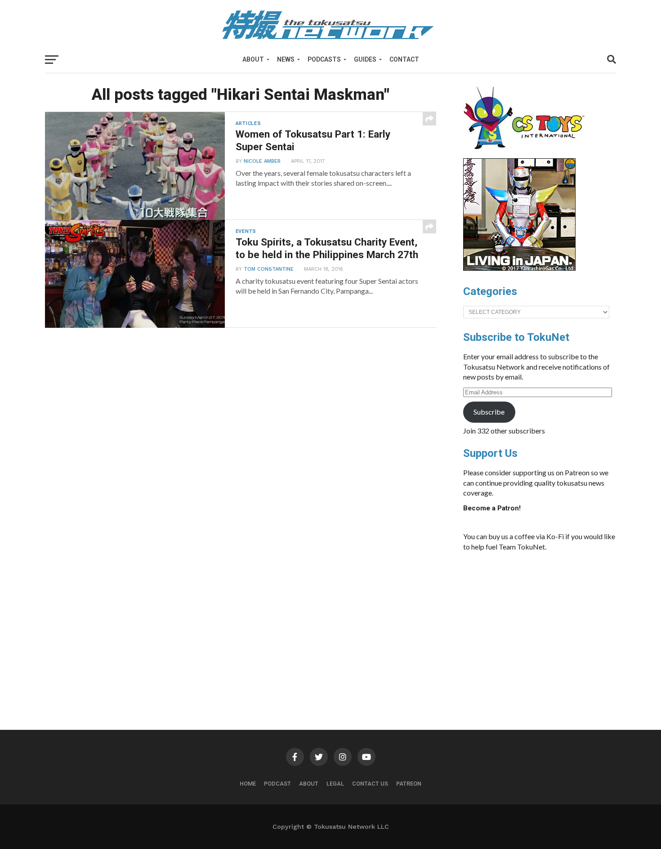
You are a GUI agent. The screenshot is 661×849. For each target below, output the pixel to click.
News (286, 59)
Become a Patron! (492, 508)
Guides (365, 59)
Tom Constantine (269, 269)
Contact (404, 59)
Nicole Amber (262, 161)
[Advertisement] (548, 626)
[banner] (519, 268)
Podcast (277, 783)
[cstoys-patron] (527, 154)
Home (248, 783)
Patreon (408, 783)
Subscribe (489, 411)
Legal (335, 783)
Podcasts (324, 59)
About (253, 59)
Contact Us (370, 783)
